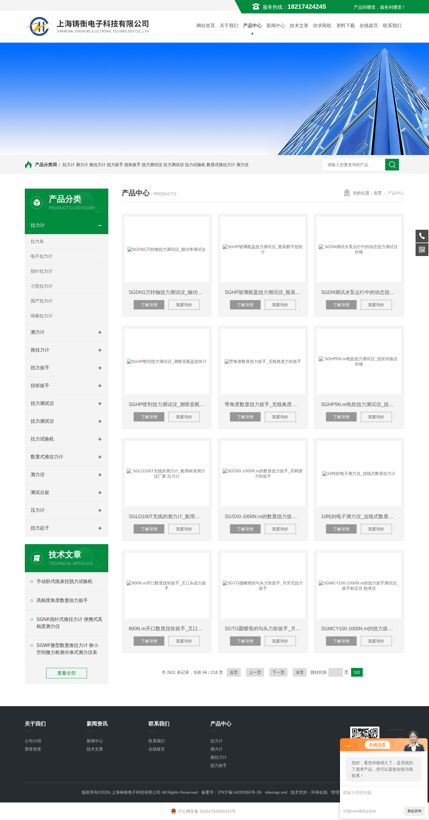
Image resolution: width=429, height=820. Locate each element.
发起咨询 (414, 811)
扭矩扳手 (132, 164)
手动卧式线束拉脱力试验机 (64, 581)
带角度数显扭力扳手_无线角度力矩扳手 (265, 404)
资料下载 (345, 25)
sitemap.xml (276, 792)
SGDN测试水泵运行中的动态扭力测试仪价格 (361, 292)
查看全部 (66, 673)
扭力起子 (40, 527)
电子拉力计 (42, 256)
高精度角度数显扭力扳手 (62, 600)
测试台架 (40, 492)
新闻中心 (275, 25)
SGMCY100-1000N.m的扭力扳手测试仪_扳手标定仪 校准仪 (361, 628)
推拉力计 (97, 164)
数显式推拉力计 (221, 164)
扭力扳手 (115, 164)
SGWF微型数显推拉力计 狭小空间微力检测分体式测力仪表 (67, 649)
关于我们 (229, 25)
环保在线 (319, 792)
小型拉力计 (42, 285)
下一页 (278, 672)
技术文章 (299, 25)
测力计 (82, 164)
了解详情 (149, 304)
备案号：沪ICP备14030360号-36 (231, 792)
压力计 (38, 510)
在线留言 (369, 25)
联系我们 (392, 25)
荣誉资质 (33, 749)
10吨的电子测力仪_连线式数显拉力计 (361, 516)
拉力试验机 (195, 164)
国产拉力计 (42, 300)
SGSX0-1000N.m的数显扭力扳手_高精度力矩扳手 (265, 516)
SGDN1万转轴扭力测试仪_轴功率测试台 (169, 292)
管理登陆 (339, 792)
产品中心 (252, 25)
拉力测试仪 (173, 164)
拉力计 (68, 164)
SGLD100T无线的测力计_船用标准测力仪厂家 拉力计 (169, 516)
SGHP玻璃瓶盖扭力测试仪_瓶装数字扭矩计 (265, 292)
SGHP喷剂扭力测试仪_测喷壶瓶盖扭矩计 (169, 404)
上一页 (255, 672)
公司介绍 (33, 741)
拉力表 (37, 241)
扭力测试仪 (152, 164)
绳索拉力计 (42, 315)
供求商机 (322, 25)
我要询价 (184, 304)
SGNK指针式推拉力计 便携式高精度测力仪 (69, 623)
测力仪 (242, 164)
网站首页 (205, 25)
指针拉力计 (42, 271)
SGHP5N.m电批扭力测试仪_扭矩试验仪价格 (361, 404)
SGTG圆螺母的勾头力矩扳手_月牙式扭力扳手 (265, 628)
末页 (300, 672)
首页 (378, 193)
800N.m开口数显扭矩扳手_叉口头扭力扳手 (169, 628)
